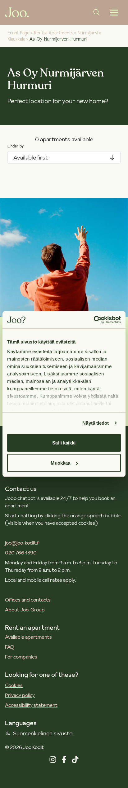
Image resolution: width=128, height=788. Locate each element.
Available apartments (28, 636)
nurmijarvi (88, 33)
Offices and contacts (28, 599)
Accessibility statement (31, 705)
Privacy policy (20, 695)
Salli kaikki (63, 442)
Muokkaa (61, 463)
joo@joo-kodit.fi (22, 542)
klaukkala (16, 39)
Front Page (18, 33)
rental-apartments (53, 33)
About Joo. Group (25, 609)
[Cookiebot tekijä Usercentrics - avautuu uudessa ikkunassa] (93, 320)
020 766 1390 (21, 552)
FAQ (9, 646)
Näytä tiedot (95, 423)
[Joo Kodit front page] (17, 12)
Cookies (14, 685)
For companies (21, 656)
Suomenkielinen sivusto (43, 733)
